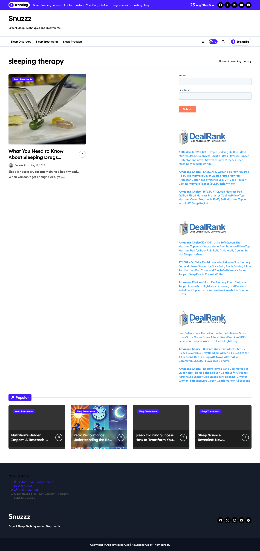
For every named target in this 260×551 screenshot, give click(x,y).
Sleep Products (72, 41)
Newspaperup (140, 544)
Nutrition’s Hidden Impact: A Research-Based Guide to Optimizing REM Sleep (29, 442)
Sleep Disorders (21, 41)
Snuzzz (19, 18)
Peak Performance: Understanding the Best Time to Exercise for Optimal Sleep (92, 442)
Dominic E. (20, 165)
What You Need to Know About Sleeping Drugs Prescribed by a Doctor (35, 157)
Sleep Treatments (47, 41)
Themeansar (161, 544)
